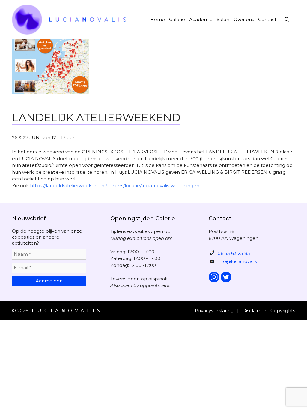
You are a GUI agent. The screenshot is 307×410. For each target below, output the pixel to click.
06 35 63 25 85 (234, 253)
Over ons (244, 19)
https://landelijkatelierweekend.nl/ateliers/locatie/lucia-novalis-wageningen (114, 185)
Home (157, 19)
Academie (201, 19)
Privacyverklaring (214, 310)
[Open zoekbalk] (287, 20)
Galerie (177, 19)
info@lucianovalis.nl (240, 261)
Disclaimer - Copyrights (268, 310)
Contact (267, 19)
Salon (223, 19)
